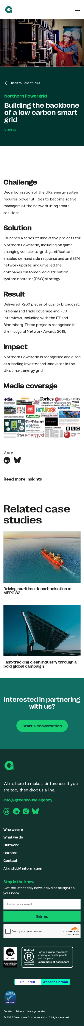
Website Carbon (55, 982)
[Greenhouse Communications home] (9, 766)
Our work (11, 845)
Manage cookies (36, 1011)
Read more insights (22, 479)
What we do (13, 837)
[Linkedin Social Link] (16, 811)
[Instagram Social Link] (25, 811)
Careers (10, 853)
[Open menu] (78, 10)
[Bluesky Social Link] (35, 811)
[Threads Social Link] (6, 811)
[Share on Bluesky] (17, 460)
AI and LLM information (22, 868)
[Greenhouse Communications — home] (8, 9)
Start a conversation (42, 725)
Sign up (42, 916)
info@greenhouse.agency (27, 799)
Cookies (7, 1011)
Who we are (13, 829)
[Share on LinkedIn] (6, 460)
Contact (10, 860)
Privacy (20, 1011)
